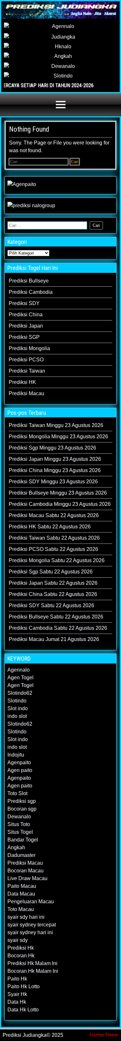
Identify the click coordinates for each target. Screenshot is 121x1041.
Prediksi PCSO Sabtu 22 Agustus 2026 (53, 549)
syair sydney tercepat (31, 924)
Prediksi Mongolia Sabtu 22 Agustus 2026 (57, 560)
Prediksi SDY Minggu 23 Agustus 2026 (53, 481)
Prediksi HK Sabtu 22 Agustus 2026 (50, 526)
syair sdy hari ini (26, 917)
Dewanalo (19, 816)
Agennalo (18, 670)
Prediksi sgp (21, 801)
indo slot (17, 716)
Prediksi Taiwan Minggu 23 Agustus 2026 (56, 425)
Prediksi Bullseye (29, 280)
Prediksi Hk (20, 948)
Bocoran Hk (21, 955)
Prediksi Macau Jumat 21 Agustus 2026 (54, 639)
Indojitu (15, 755)
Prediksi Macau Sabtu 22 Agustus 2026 (54, 515)
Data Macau (21, 894)
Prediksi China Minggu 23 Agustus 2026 (55, 470)
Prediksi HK (22, 382)
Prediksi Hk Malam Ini (32, 963)
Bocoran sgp (21, 809)
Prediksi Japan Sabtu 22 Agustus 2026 (53, 583)
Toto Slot (17, 793)
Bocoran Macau (25, 870)
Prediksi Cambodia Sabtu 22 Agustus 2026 (58, 628)
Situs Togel (20, 832)
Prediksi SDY (24, 303)
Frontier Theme (104, 1035)
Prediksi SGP (24, 337)
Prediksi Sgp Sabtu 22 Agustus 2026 (51, 571)
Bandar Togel (22, 839)
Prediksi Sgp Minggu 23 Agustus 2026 (52, 448)
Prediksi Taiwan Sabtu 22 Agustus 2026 (54, 538)
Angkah (16, 847)
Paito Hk (17, 978)
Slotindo (16, 700)
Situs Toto (18, 824)
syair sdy (17, 940)
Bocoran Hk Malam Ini (32, 971)
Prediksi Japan (26, 326)
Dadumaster (21, 855)
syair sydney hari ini (30, 932)
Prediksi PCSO (26, 359)
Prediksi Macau (26, 393)
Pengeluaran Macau (30, 901)
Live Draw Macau (27, 878)
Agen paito (19, 770)
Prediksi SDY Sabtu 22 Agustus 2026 (51, 605)
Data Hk (16, 1002)
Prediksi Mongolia (29, 348)
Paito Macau (21, 886)
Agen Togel (20, 677)
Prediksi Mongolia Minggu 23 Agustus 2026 (58, 436)
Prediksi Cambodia (31, 292)
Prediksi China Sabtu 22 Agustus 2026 (53, 594)
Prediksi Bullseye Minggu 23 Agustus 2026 (58, 493)
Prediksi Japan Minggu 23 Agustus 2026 (55, 459)
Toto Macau (20, 909)
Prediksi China (26, 314)
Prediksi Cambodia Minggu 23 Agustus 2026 (60, 504)
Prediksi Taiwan (27, 371)
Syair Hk (17, 994)
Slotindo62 (19, 693)
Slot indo (17, 708)
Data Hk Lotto (23, 1009)
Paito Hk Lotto (23, 986)
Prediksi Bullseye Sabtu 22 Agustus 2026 (56, 616)
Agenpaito (19, 762)
